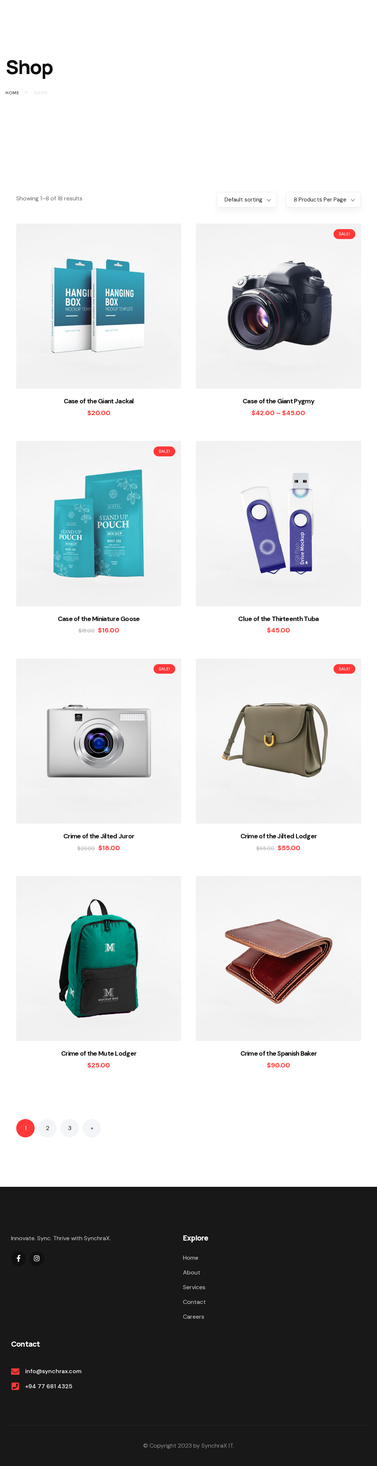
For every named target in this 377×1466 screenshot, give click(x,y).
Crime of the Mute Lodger (98, 1053)
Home (190, 1258)
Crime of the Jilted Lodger (278, 836)
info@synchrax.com (53, 1371)
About (191, 1272)
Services (194, 1287)
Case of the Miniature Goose (99, 619)
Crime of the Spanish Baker (278, 1053)
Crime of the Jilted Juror (98, 836)
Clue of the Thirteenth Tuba (278, 619)
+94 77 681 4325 (49, 1386)
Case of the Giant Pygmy (278, 401)
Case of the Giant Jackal (99, 401)
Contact (194, 1302)
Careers (193, 1317)
